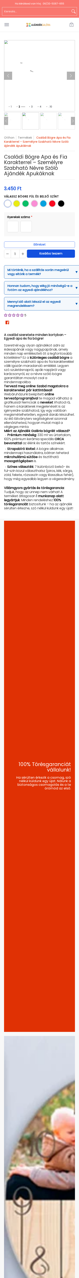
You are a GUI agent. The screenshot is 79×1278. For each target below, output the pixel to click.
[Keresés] (73, 11)
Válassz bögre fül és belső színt (31, 196)
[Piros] (52, 203)
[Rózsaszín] (34, 203)
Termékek (25, 138)
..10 (50, 106)
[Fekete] (61, 203)
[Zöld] (25, 203)
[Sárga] (16, 203)
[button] (71, 25)
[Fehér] (7, 203)
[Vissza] (8, 76)
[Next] (73, 121)
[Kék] (43, 203)
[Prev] (6, 121)
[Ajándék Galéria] (38, 25)
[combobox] (36, 11)
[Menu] (6, 25)
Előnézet (40, 244)
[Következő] (71, 76)
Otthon (9, 138)
